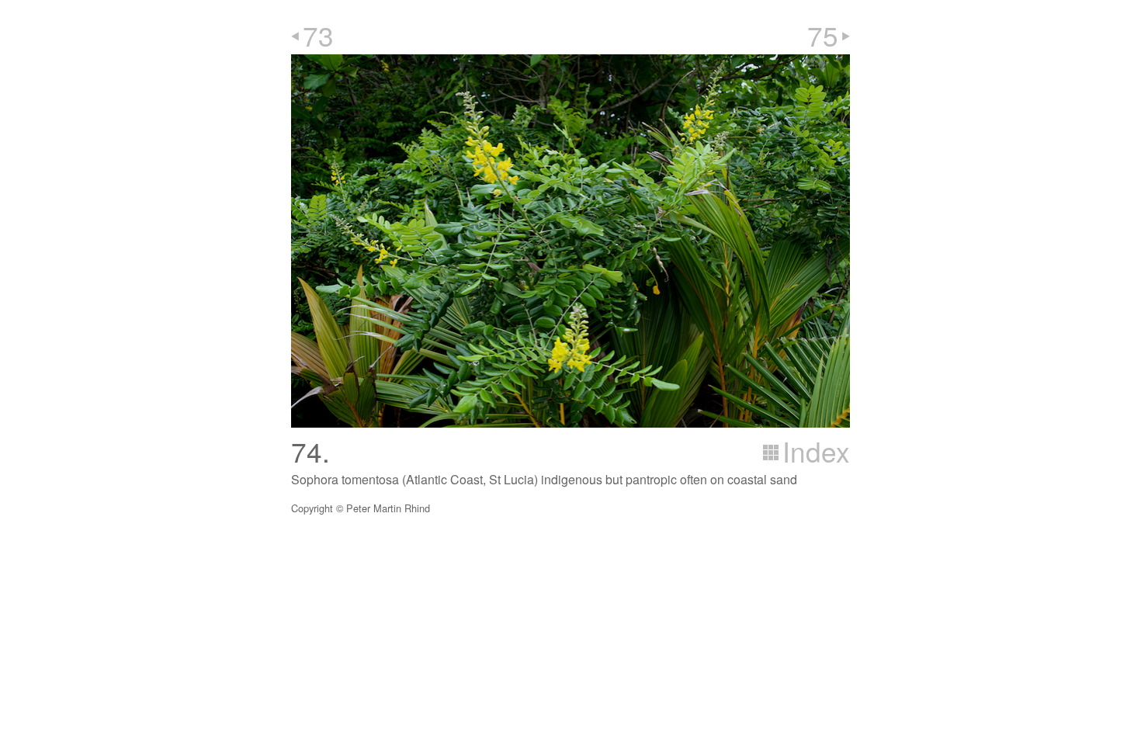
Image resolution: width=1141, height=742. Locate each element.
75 (822, 35)
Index (816, 451)
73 (318, 35)
